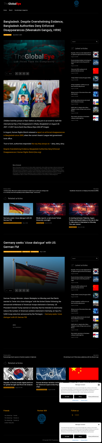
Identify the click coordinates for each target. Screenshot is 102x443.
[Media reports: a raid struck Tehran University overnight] (51, 209)
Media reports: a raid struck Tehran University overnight (48, 219)
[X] (20, 73)
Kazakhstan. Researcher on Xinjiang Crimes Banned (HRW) (84, 191)
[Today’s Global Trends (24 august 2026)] (95, 78)
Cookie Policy (75, 440)
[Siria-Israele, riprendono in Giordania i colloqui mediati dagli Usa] (95, 118)
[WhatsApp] (27, 73)
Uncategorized (7, 34)
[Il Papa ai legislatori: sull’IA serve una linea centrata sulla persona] (95, 86)
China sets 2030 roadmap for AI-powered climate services (79, 70)
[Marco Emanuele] (7, 170)
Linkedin (77, 415)
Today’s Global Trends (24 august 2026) (81, 78)
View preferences (93, 436)
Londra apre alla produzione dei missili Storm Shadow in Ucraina (80, 101)
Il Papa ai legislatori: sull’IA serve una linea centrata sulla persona (80, 85)
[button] (99, 424)
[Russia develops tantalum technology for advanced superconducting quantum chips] (95, 62)
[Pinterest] (24, 73)
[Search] (96, 42)
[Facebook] (16, 73)
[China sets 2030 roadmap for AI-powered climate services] (95, 71)
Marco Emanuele (17, 165)
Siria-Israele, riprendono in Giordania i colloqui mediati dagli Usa (80, 117)
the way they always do (41, 143)
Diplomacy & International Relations (12, 223)
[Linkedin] (72, 415)
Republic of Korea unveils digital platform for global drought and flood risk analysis (81, 53)
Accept (67, 436)
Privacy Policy (84, 440)
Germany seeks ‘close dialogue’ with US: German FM (18, 219)
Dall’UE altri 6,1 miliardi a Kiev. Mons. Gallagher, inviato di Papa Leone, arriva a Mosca (81, 109)
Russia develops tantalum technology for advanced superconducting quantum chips (81, 61)
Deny (80, 436)
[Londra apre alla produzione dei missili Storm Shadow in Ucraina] (95, 102)
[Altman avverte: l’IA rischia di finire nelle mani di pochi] (95, 94)
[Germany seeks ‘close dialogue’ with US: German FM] (18, 209)
